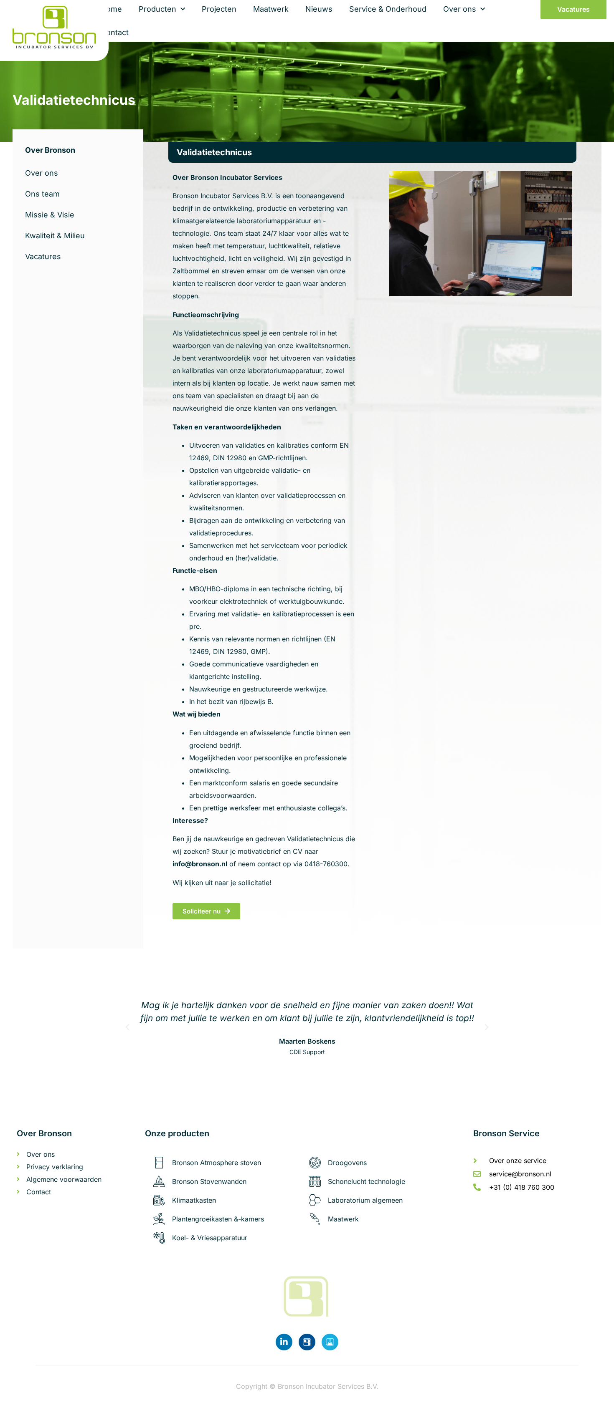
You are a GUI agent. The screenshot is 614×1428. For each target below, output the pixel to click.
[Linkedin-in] (284, 1342)
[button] (127, 1027)
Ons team (42, 193)
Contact (115, 32)
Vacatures (43, 256)
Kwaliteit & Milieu (55, 235)
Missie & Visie (49, 214)
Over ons (41, 173)
